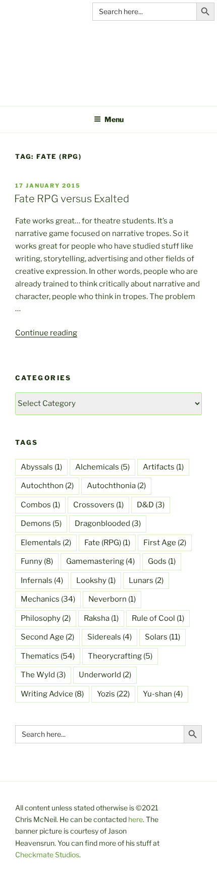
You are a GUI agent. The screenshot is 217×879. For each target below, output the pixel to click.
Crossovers (98, 504)
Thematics (48, 656)
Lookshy (96, 580)
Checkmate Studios (47, 854)
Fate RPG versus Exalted (71, 199)
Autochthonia (116, 485)
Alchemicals (102, 467)
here (135, 819)
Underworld (105, 674)
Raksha (101, 618)
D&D (151, 504)
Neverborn (112, 599)
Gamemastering (100, 561)
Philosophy (46, 618)
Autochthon (47, 485)
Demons (41, 523)
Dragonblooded (108, 523)
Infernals (42, 580)
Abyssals (41, 467)
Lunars (146, 580)
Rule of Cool (158, 618)
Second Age (47, 636)
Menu (114, 119)
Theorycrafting (120, 656)
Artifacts (163, 467)
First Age (164, 542)
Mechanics (48, 599)
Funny (37, 561)
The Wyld (43, 674)
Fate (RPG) (107, 542)
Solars (162, 636)
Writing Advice (52, 693)
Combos (40, 504)
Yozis (113, 693)
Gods (162, 561)
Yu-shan (163, 693)
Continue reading (46, 332)
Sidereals (109, 636)
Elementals (46, 542)
